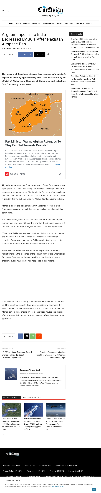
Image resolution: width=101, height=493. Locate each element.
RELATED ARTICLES (11, 398)
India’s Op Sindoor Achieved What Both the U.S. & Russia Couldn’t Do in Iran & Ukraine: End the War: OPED (85, 55)
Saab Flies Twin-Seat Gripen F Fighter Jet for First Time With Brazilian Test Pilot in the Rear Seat (83, 80)
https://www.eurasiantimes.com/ (31, 374)
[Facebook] (3, 11)
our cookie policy (58, 486)
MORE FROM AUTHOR (32, 398)
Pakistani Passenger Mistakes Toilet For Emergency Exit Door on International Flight (50, 355)
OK (94, 489)
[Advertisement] (33, 66)
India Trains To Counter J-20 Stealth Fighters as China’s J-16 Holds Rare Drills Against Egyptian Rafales (33, 424)
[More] (48, 54)
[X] (8, 11)
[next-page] (7, 434)
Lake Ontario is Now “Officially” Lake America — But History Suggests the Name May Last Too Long (11, 424)
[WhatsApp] (33, 336)
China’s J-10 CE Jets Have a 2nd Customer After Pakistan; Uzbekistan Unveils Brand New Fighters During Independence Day (85, 43)
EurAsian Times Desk (12, 48)
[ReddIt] (39, 336)
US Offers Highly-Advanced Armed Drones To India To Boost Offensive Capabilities (17, 355)
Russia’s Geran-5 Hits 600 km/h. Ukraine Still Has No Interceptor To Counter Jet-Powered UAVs (55, 424)
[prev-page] (3, 434)
